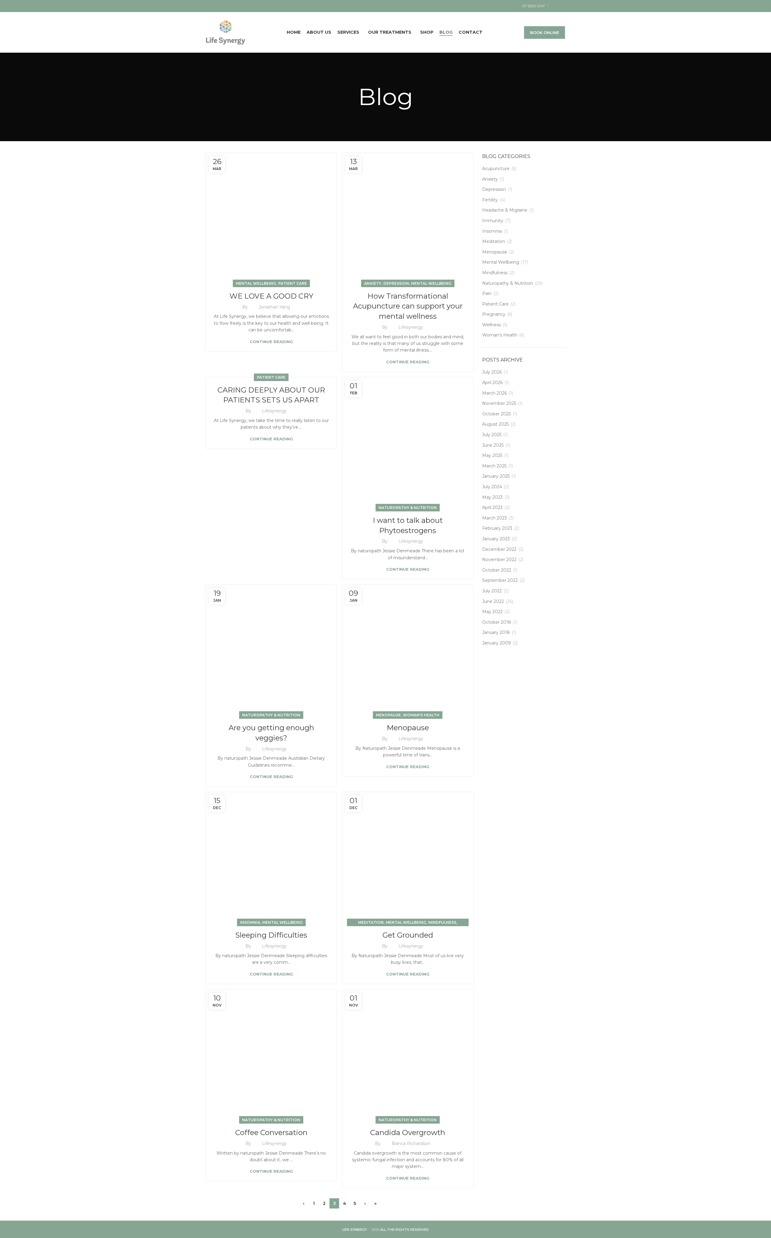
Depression (396, 283)
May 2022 (492, 611)
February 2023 (497, 528)
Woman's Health (421, 715)
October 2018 (496, 622)
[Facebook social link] (554, 6)
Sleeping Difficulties (271, 935)
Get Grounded (407, 935)
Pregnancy (493, 314)
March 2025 (494, 466)
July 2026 (492, 372)
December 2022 (499, 549)
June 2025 (493, 445)
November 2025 (499, 403)
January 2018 (496, 632)
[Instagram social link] (561, 6)
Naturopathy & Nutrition (408, 507)
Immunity (492, 220)
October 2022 (496, 570)
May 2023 (492, 497)
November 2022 (499, 559)
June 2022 (493, 601)
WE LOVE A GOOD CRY (271, 296)
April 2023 (492, 507)
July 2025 (491, 434)
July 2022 (492, 591)
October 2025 (496, 414)
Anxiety (372, 283)
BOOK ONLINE (544, 32)
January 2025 (496, 476)
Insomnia (250, 922)
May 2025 (492, 455)
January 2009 (496, 643)
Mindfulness (442, 922)
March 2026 (494, 393)
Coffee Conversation (271, 1132)
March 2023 (494, 518)
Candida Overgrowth (407, 1132)
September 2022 (500, 580)
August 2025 (495, 424)
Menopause (388, 715)
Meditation (371, 922)
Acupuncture (496, 168)
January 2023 (496, 538)
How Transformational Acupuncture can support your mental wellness (408, 306)
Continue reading (271, 342)
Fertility (490, 200)
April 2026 (492, 382)
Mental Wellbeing (256, 283)
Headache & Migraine (504, 210)
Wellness (491, 324)
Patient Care (292, 283)
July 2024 (492, 486)
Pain (487, 293)
